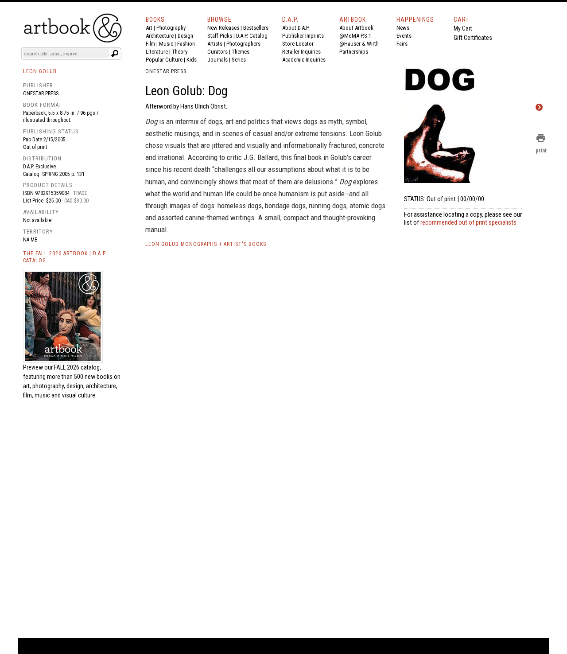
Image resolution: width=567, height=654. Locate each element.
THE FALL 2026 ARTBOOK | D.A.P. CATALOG (65, 257)
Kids (191, 59)
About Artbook (356, 27)
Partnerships (353, 51)
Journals (217, 59)
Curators (217, 51)
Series (239, 59)
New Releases (223, 27)
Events (404, 35)
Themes (240, 51)
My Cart (463, 28)
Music (166, 43)
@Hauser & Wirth (359, 43)
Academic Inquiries (304, 59)
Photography (171, 27)
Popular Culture (164, 59)
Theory (179, 51)
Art (149, 27)
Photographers (243, 43)
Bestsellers (255, 27)
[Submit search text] (115, 53)
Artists (214, 43)
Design (185, 35)
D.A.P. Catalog (252, 35)
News (402, 27)
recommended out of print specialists (468, 222)
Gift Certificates (473, 37)
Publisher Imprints (303, 35)
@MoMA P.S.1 (355, 35)
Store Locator (298, 43)
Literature (157, 51)
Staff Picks (219, 35)
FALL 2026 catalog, (77, 367)
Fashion (186, 43)
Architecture (160, 35)
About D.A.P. (296, 27)
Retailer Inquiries (301, 51)
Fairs (402, 43)
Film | (152, 43)
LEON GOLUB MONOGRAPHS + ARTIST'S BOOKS (205, 244)
